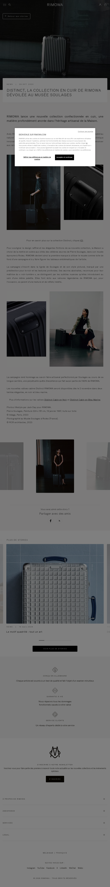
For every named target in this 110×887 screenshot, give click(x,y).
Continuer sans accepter (85, 131)
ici (86, 143)
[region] (55, 147)
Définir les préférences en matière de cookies (37, 158)
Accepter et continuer (64, 157)
